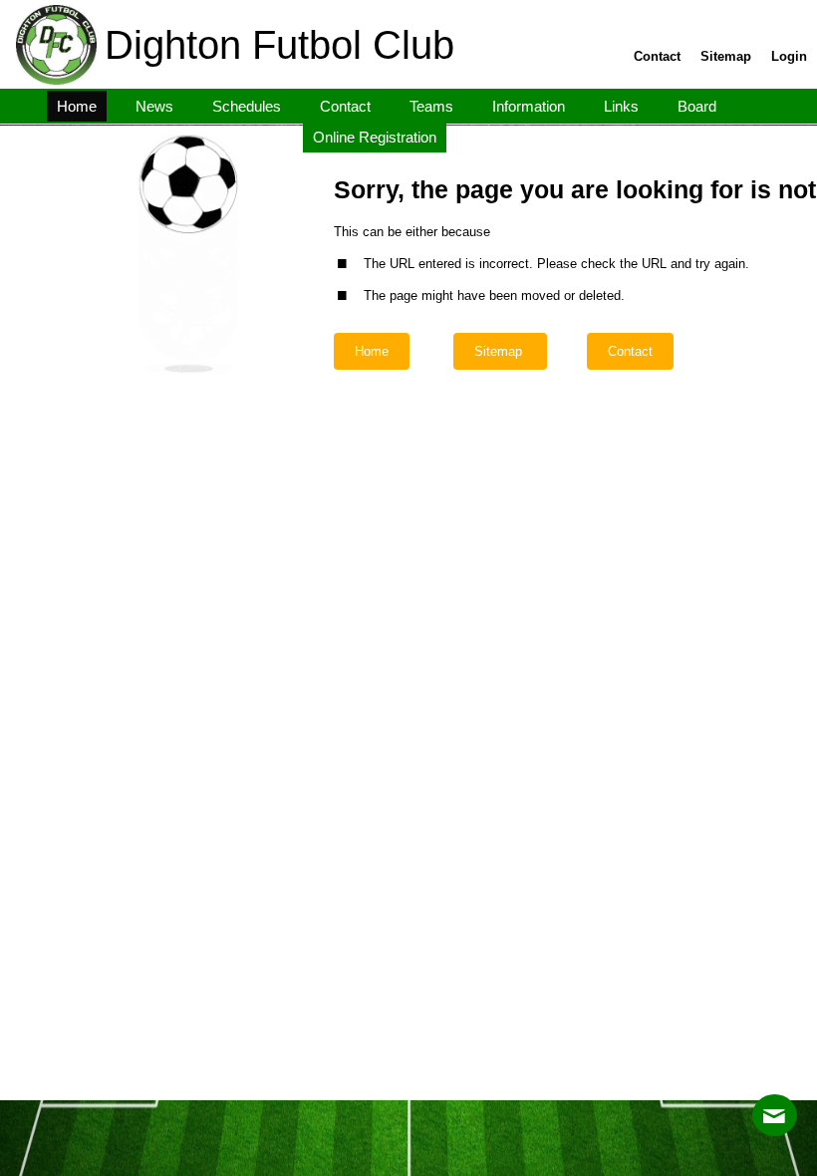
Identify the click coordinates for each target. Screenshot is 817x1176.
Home (372, 351)
